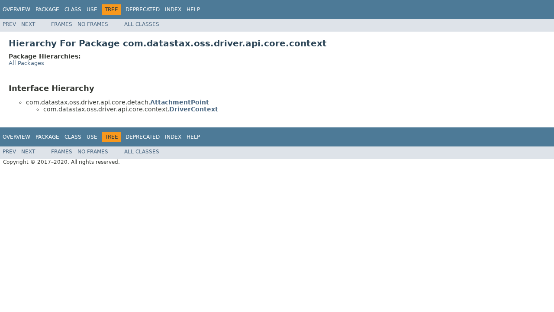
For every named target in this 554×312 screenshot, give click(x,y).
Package (47, 9)
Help (193, 9)
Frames (61, 24)
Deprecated (143, 9)
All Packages (26, 63)
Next (28, 24)
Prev (9, 24)
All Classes (141, 24)
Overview (16, 9)
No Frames (92, 24)
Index (173, 9)
